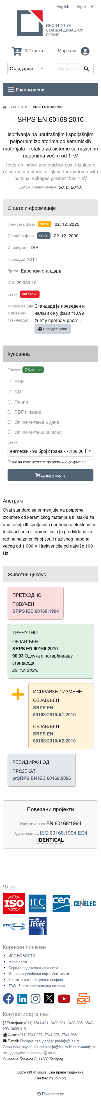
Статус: (14, 369)
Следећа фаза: (22, 235)
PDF (18, 381)
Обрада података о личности (33, 967)
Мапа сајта (17, 961)
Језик (12, 442)
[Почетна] (4, 107)
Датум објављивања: (38, 187)
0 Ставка (33, 50)
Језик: (13, 294)
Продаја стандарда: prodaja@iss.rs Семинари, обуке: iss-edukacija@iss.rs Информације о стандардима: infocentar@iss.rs (49, 1047)
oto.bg (61, 1078)
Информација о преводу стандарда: (20, 313)
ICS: (11, 282)
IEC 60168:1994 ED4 (64, 832)
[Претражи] (86, 68)
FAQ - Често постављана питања (36, 985)
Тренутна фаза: (22, 224)
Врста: (13, 270)
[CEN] (61, 903)
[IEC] (37, 903)
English (62, 6)
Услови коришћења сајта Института (38, 973)
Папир (20, 402)
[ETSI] (14, 925)
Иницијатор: (19, 247)
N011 (31, 259)
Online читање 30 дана (37, 432)
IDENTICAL (50, 839)
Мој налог (68, 50)
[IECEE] (37, 925)
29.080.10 (26, 282)
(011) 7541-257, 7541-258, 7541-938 (47, 1034)
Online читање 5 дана (36, 422)
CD (17, 391)
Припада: (16, 259)
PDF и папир (27, 412)
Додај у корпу (53, 475)
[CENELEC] (85, 903)
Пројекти (19, 107)
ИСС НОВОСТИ (21, 955)
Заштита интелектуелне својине (35, 979)
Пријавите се (53, 1093)
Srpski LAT (85, 6)
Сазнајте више (54, 328)
